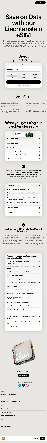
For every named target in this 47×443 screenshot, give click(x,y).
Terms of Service (6, 412)
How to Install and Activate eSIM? (10, 401)
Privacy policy (5, 409)
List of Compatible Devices (8, 398)
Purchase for (23, 82)
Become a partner (6, 426)
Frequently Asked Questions (9, 394)
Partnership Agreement (8, 415)
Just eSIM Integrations (7, 423)
